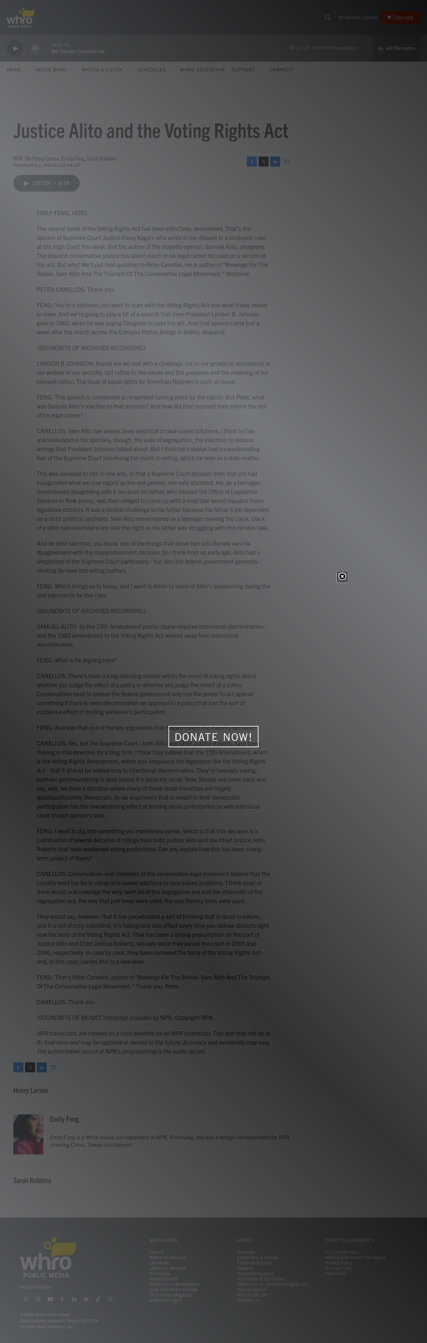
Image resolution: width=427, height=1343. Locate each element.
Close (342, 577)
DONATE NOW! (213, 737)
